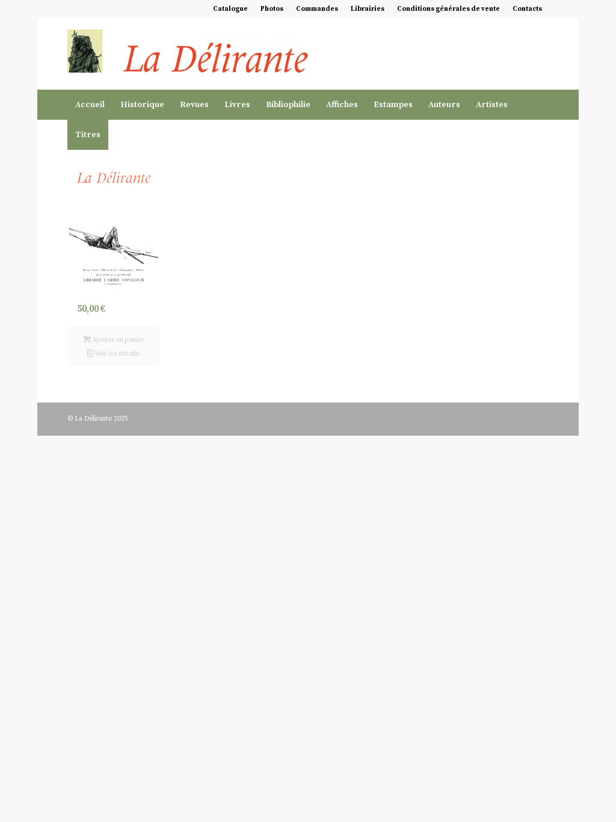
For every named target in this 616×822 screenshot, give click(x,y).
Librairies (367, 9)
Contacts (527, 9)
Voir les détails (116, 354)
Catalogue (230, 9)
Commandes (317, 9)
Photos (271, 9)
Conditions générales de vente (448, 9)
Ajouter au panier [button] (117, 340)
